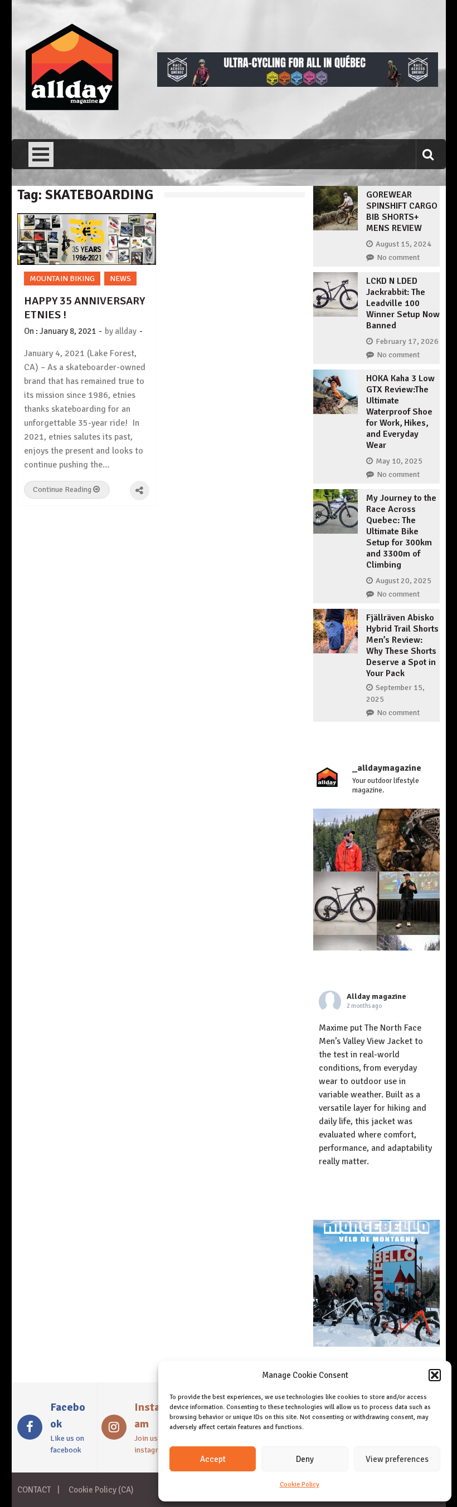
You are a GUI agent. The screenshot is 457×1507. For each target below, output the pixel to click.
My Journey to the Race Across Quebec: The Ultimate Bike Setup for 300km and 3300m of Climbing (401, 531)
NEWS (120, 278)
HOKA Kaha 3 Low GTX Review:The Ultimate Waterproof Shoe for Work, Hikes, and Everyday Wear (400, 412)
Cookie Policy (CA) (101, 1490)
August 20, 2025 (403, 580)
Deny (305, 1459)
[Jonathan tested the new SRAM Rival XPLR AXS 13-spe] (408, 840)
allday (126, 331)
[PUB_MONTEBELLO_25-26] (376, 1344)
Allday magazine (376, 996)
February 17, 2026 (407, 341)
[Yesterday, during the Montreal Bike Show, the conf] (408, 903)
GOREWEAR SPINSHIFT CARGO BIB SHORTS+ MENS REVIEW (401, 211)
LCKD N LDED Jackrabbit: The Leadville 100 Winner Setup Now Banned (403, 303)
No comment (398, 257)
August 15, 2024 (403, 244)
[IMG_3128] (297, 84)
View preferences (397, 1459)
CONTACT (34, 1490)
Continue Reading (63, 489)
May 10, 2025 (399, 461)
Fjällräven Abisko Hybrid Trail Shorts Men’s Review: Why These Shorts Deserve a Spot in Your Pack (402, 645)
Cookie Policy (299, 1484)
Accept (213, 1459)
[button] (434, 1375)
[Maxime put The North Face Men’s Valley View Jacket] (345, 840)
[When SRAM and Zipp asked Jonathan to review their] (345, 903)
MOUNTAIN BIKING (62, 278)
